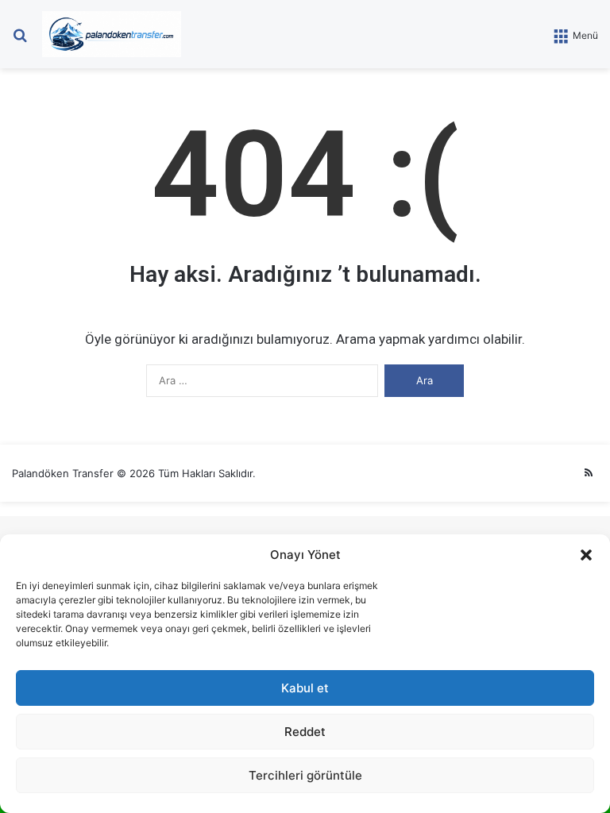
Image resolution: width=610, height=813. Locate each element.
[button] (586, 555)
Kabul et (305, 687)
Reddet (305, 731)
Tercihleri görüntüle (305, 775)
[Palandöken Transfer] (111, 34)
